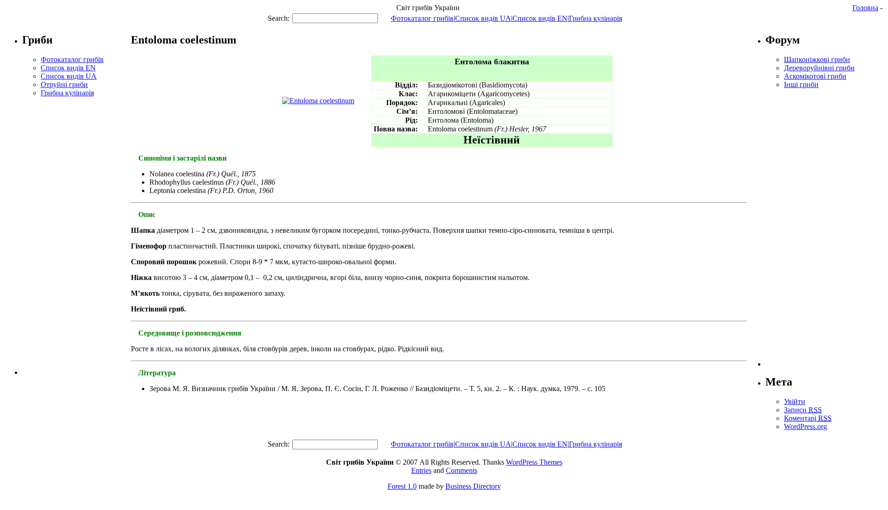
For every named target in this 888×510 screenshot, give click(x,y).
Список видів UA (483, 18)
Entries (421, 470)
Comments (461, 470)
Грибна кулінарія (595, 18)
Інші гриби (801, 84)
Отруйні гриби (64, 84)
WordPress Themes (534, 462)
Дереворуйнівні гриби (819, 68)
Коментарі (808, 418)
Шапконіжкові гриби (817, 59)
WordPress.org (805, 426)
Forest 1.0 (402, 486)
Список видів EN (539, 18)
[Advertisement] (77, 236)
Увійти (794, 401)
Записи (803, 410)
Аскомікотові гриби (815, 76)
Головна (865, 8)
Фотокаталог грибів (422, 18)
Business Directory (473, 486)
